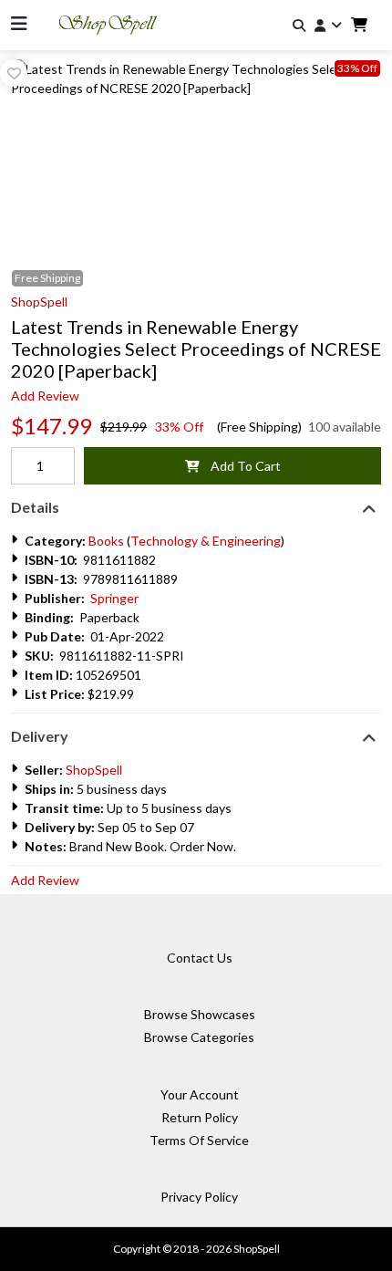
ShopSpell (39, 301)
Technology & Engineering (205, 540)
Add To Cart (240, 466)
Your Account (199, 1094)
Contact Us (199, 957)
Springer (114, 598)
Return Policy (199, 1117)
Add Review (45, 395)
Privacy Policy (199, 1196)
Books (106, 540)
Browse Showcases (199, 1014)
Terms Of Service (199, 1140)
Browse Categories (199, 1037)
